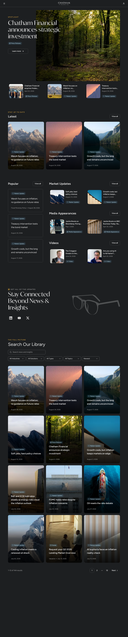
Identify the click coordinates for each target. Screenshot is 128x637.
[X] (27, 318)
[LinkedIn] (11, 318)
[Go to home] (64, 3)
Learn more (16, 51)
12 (107, 570)
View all (115, 116)
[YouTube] (19, 318)
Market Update (71, 96)
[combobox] (17, 358)
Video (71, 261)
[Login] (124, 3)
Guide (54, 545)
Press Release (16, 43)
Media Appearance (75, 232)
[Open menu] (4, 3)
